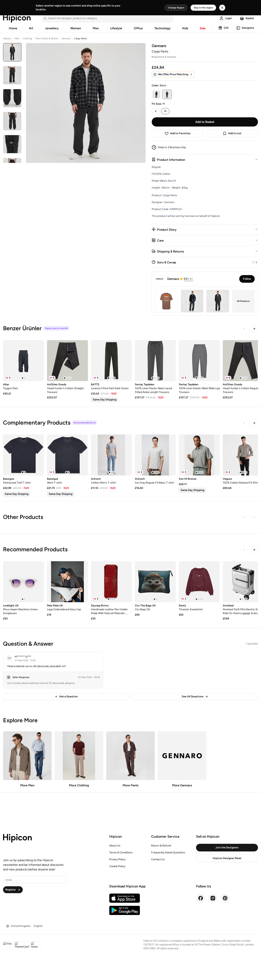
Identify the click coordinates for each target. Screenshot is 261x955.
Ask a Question (68, 696)
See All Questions (192, 696)
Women (75, 28)
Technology (162, 28)
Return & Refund (161, 845)
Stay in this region (203, 7)
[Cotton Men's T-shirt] (111, 455)
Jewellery (52, 28)
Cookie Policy (117, 866)
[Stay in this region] (222, 8)
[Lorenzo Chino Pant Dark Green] (111, 360)
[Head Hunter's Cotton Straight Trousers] (67, 360)
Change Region (176, 7)
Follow (247, 278)
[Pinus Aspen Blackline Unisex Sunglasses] (23, 581)
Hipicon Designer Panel (227, 858)
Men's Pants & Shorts (47, 38)
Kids (185, 28)
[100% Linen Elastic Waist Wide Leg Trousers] (199, 360)
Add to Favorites (180, 133)
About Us (114, 845)
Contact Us (158, 859)
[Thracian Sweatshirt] (199, 581)
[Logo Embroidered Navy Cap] (67, 581)
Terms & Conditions (121, 852)
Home (13, 28)
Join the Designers (226, 847)
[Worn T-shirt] (67, 455)
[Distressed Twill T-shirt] (23, 455)
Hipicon (7, 38)
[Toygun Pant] (23, 360)
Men (96, 28)
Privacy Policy (117, 859)
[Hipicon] (17, 18)
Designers (248, 27)
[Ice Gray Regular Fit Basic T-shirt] (155, 455)
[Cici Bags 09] (155, 581)
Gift (226, 27)
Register (10, 889)
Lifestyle (116, 28)
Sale (203, 28)
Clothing (27, 38)
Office (138, 28)
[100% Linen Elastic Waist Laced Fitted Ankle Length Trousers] (155, 360)
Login (228, 18)
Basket (250, 18)
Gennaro (66, 38)
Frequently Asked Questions (168, 852)
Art (31, 28)
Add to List (235, 133)
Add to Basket (204, 122)
